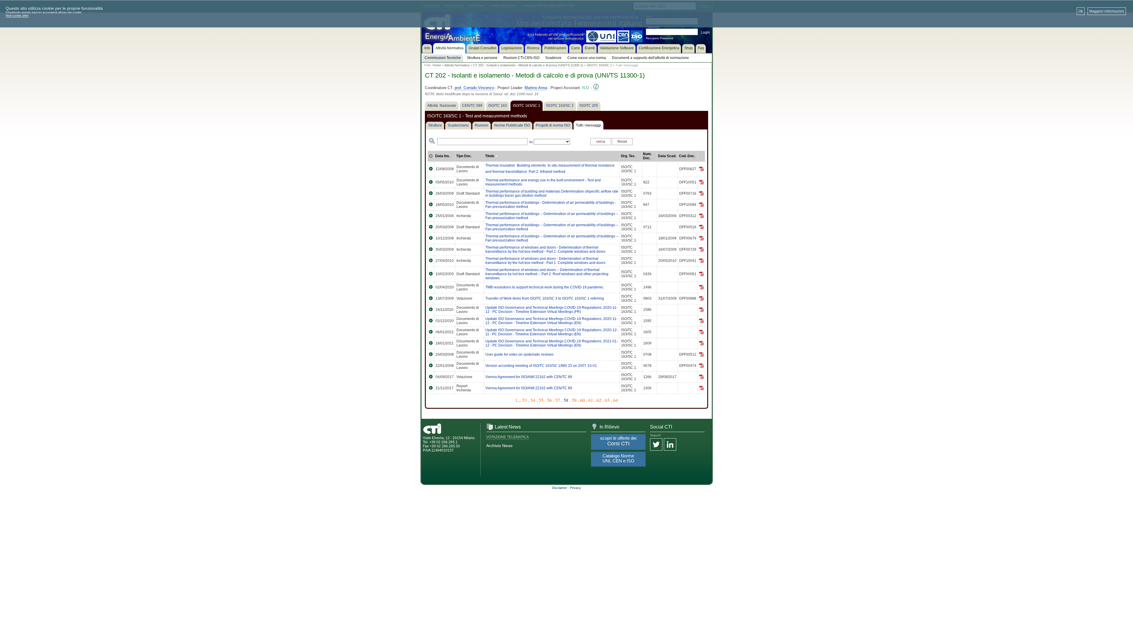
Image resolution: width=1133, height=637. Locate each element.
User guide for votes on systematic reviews (519, 354)
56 (549, 400)
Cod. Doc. (687, 156)
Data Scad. (667, 156)
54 (533, 400)
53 (524, 400)
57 (557, 400)
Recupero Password (659, 38)
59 (574, 400)
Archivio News (499, 445)
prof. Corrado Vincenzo (474, 88)
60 (582, 400)
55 (541, 400)
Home (437, 65)
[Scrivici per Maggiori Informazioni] (596, 88)
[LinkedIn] (670, 445)
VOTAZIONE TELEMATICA (507, 437)
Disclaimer (559, 488)
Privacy (575, 488)
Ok (1080, 11)
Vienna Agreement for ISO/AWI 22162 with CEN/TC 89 (528, 377)
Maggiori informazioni (1106, 11)
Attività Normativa (456, 65)
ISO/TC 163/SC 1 (599, 65)
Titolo (490, 156)
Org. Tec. (628, 156)
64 (615, 400)
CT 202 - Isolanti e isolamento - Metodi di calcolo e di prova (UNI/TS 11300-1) (528, 65)
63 (607, 400)
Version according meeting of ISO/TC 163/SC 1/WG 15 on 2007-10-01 (541, 366)
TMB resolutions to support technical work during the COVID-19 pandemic (544, 287)
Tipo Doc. (464, 156)
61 (590, 400)
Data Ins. (442, 156)
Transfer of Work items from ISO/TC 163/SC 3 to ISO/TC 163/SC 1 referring (544, 298)
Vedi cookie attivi (17, 15)
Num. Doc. (647, 156)
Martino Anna (536, 88)
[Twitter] (656, 445)
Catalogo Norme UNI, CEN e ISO (618, 458)
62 (599, 400)
